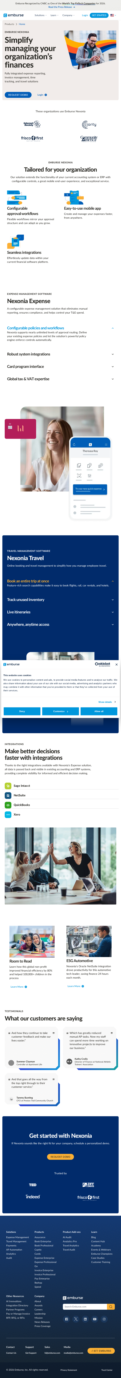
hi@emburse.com (52, 1353)
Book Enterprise (43, 1241)
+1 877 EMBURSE (101, 1350)
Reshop (38, 1283)
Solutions (39, 15)
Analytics (11, 1254)
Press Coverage (42, 1326)
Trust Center (106, 1370)
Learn (53, 15)
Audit (9, 1258)
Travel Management (16, 1241)
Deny (22, 711)
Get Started (99, 15)
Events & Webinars (101, 1250)
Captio (38, 1250)
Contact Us (11, 1353)
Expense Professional (46, 1262)
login (40, 95)
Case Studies (97, 1258)
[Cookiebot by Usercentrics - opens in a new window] (97, 664)
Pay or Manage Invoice (18, 1314)
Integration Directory (17, 1305)
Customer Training (100, 1262)
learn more (17, 987)
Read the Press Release (60, 7)
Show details (105, 702)
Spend (38, 1287)
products (9, 24)
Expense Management (17, 1237)
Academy (96, 1245)
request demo (18, 94)
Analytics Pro (70, 1241)
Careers (38, 1310)
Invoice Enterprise (44, 1270)
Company (67, 15)
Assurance (40, 1237)
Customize (58, 711)
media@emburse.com (73, 1353)
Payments (11, 1245)
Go (36, 1266)
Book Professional (44, 1245)
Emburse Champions (101, 1254)
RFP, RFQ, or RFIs (15, 1318)
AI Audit (67, 1237)
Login (85, 15)
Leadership (40, 1314)
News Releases (42, 1322)
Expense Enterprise (44, 1258)
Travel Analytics (71, 1245)
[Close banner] (117, 664)
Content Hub (98, 1241)
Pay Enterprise (42, 1279)
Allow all (98, 711)
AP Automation (14, 1250)
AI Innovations (13, 1301)
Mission (39, 1318)
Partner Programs (15, 1310)
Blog (93, 1237)
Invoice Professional (45, 1274)
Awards (38, 1305)
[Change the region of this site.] (113, 15)
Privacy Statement (68, 1370)
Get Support (30, 1353)
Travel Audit (69, 1250)
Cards (38, 1254)
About (38, 1301)
